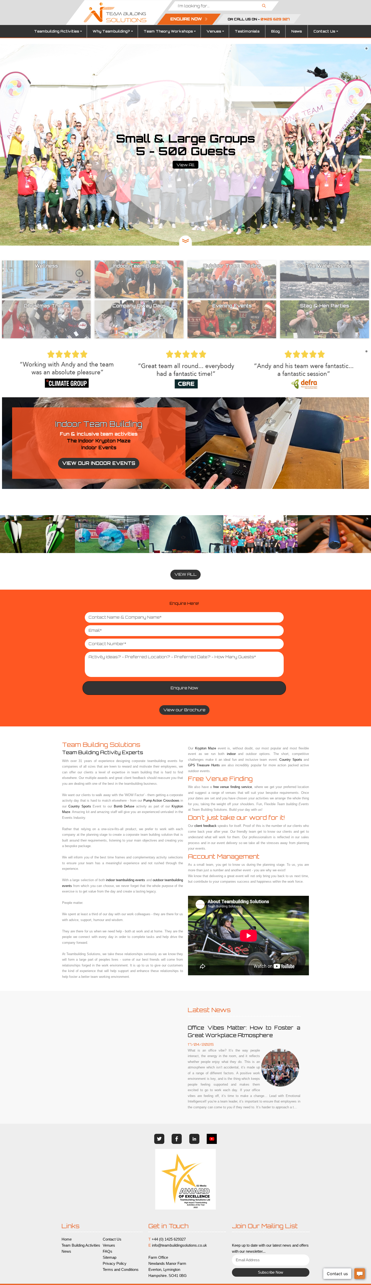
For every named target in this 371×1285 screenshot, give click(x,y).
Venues (213, 31)
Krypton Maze (205, 748)
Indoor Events (98, 447)
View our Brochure (184, 709)
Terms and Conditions (121, 1270)
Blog (275, 31)
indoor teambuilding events (125, 880)
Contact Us (324, 31)
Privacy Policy (114, 1264)
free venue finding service (232, 787)
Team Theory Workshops (168, 31)
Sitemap (109, 1257)
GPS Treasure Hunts (260, 534)
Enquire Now (184, 688)
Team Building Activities (81, 1245)
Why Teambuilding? (111, 31)
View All (185, 165)
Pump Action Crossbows (161, 800)
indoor (231, 754)
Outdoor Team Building (334, 534)
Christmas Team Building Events (111, 534)
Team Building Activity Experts (102, 752)
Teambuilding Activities (56, 31)
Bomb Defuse (124, 806)
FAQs (107, 1251)
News (296, 31)
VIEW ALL (185, 574)
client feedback (205, 826)
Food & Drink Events (37, 534)
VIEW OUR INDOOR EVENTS (98, 463)
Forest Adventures (185, 534)
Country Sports (79, 806)
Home (67, 1239)
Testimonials (247, 31)
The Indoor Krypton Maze (98, 440)
